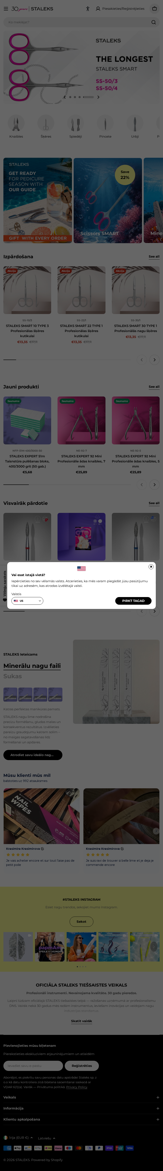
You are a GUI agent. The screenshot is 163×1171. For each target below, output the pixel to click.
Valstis (16, 594)
